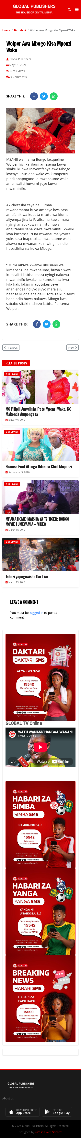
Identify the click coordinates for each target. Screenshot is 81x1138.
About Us (8, 1098)
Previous (12, 347)
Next (71, 347)
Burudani (20, 30)
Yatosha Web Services (49, 1132)
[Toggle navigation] (77, 9)
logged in (36, 612)
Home (6, 30)
